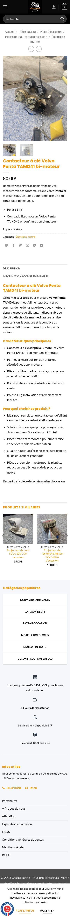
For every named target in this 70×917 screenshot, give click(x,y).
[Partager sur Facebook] (13, 245)
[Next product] (31, 49)
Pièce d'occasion (51, 31)
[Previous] (9, 98)
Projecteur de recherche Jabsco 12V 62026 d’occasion (52, 555)
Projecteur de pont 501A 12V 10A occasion (18, 554)
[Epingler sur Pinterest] (34, 245)
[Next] (60, 98)
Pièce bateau (27, 31)
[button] (5, 6)
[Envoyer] (62, 19)
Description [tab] (11, 268)
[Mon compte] (54, 7)
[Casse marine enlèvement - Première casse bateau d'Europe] (35, 7)
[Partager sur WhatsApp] (6, 245)
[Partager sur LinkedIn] (41, 245)
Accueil (9, 31)
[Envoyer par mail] (27, 245)
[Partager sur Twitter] (20, 245)
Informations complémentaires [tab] (25, 276)
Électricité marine (25, 236)
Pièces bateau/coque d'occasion (26, 36)
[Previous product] (39, 49)
